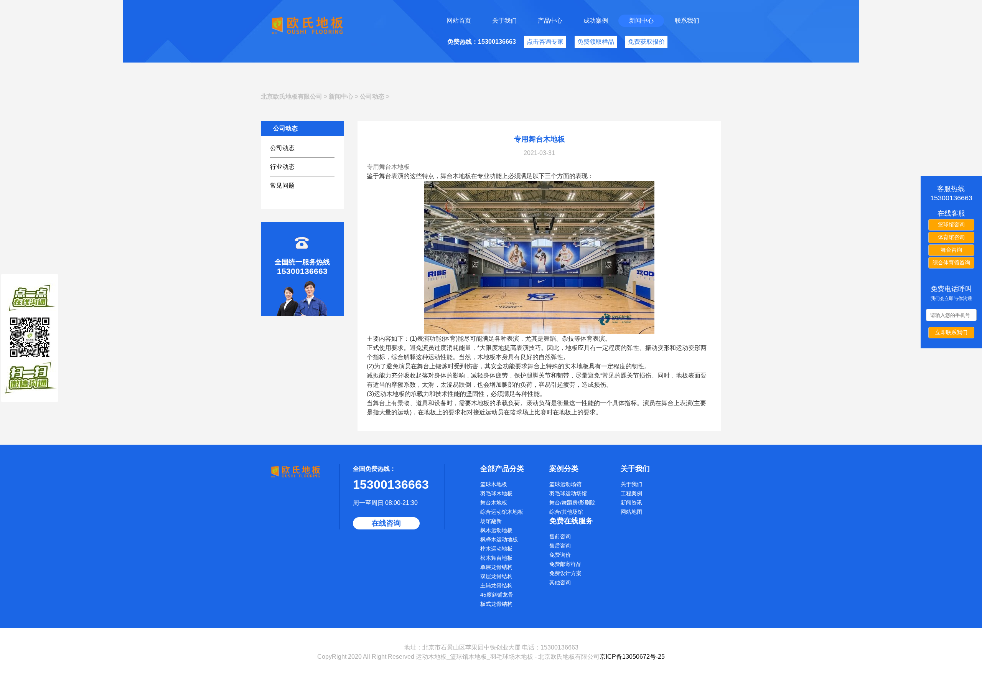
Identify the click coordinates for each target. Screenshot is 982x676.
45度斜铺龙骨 (496, 595)
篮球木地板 (493, 484)
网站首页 (459, 20)
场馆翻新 (491, 521)
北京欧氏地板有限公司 (291, 96)
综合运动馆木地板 (501, 512)
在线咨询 (386, 523)
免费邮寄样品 (565, 564)
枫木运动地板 (496, 530)
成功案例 (595, 20)
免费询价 (560, 555)
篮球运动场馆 (565, 484)
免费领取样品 (595, 41)
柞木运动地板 (496, 549)
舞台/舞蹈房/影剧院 (572, 503)
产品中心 (550, 20)
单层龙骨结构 (496, 567)
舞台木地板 (493, 503)
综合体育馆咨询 (951, 262)
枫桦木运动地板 (499, 539)
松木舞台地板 (496, 558)
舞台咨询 (951, 250)
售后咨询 (560, 545)
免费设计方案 (565, 573)
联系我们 (687, 20)
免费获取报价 (646, 41)
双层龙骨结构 (496, 576)
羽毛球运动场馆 (568, 493)
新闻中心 (641, 20)
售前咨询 (560, 536)
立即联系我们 (951, 332)
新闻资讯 (631, 503)
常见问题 (282, 185)
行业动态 (282, 166)
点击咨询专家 (545, 41)
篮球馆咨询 (951, 224)
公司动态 (372, 96)
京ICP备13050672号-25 (632, 656)
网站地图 (631, 512)
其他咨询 (560, 582)
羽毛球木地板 (496, 493)
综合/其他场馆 (566, 512)
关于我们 (504, 20)
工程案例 (631, 493)
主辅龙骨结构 (496, 585)
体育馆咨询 (951, 237)
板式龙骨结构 (496, 604)
